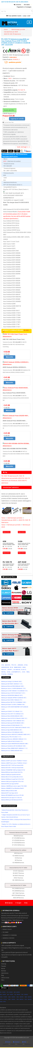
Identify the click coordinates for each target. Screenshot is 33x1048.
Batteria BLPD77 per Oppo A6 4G (9, 793)
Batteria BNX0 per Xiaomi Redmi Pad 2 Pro (12, 772)
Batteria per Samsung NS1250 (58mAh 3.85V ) (12, 723)
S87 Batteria (18, 860)
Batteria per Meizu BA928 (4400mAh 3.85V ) (12, 716)
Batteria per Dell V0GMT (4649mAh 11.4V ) (12, 684)
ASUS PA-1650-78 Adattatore (12, 34)
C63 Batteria (18, 858)
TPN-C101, (14, 665)
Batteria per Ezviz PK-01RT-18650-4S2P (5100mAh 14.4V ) (15, 727)
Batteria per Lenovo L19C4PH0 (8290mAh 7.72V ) (13, 688)
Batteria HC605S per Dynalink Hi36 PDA (11, 774)
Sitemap (3, 964)
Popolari (3, 966)
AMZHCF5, (7, 665)
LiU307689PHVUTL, (16, 672)
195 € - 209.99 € (19, 999)
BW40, (24, 667)
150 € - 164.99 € (28, 997)
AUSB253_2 (16, 59)
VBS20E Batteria (18, 836)
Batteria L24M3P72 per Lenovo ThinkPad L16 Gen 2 (14, 763)
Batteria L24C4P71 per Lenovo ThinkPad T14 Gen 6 (14, 760)
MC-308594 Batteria (18, 880)
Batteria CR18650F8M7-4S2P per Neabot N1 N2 (13, 770)
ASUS (10, 78)
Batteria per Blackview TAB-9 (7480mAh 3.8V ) (12, 720)
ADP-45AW (22, 562)
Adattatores (4, 973)
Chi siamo (27, 4)
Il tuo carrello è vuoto (14, 16)
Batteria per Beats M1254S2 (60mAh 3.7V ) (12, 725)
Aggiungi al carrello (17, 119)
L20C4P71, (9, 669)
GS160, (8, 672)
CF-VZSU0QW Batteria (18, 842)
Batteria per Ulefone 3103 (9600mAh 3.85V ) (12, 732)
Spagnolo (5, 1044)
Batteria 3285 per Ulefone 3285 (9, 790)
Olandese (27, 1044)
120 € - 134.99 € (11, 997)
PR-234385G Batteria (18, 888)
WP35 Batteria (18, 853)
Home (6, 29)
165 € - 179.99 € (3, 999)
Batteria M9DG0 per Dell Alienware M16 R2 (11, 799)
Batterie (3, 970)
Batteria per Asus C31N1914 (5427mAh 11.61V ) (13, 693)
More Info (9, 357)
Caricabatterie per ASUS (11, 32)
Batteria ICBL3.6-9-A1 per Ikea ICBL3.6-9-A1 (12, 776)
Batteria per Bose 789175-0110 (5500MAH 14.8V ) (13, 702)
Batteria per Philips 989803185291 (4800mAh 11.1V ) (14, 748)
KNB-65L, (3, 672)
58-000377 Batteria (18, 873)
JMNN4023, (20, 665)
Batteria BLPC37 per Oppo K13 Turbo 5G (11, 797)
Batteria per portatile (14, 525)
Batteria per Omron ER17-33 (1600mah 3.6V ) (12, 713)
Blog (2, 975)
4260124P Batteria (18, 897)
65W (4, 541)
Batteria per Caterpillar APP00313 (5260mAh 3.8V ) (13, 697)
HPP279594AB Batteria (18, 895)
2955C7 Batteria (18, 878)
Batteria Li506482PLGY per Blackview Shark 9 (12, 788)
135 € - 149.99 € (19, 997)
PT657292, (4, 674)
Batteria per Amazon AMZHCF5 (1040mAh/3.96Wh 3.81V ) (15, 734)
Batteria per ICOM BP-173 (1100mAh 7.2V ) (11, 711)
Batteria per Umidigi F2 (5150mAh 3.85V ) (11, 681)
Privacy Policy (7, 929)
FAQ (24, 1042)
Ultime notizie (5, 977)
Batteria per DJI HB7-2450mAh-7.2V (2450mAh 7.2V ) (14, 690)
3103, (2, 665)
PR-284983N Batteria (18, 891)
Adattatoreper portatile (18, 29)
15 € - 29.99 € (10, 992)
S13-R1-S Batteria (18, 871)
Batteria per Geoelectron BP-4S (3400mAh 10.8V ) (13, 746)
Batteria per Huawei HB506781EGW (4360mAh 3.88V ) (14, 743)
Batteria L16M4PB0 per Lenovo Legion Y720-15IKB (14, 786)
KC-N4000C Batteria (18, 855)
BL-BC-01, (23, 669)
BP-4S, (11, 667)
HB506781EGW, (5, 667)
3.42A (20, 541)
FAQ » (2, 980)
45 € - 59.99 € (3, 994)
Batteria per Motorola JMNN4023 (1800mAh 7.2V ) (14, 739)
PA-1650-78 (21, 90)
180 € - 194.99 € (11, 999)
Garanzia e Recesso (8, 938)
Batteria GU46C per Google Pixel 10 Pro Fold (12, 781)
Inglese (13, 1044)
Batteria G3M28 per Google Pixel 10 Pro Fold (12, 779)
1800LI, (28, 672)
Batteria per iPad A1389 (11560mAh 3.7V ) (11, 700)
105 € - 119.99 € (3, 997)
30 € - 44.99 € (17, 992)
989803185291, (18, 667)
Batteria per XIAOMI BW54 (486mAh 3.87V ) (12, 695)
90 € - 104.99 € (24, 994)
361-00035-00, (17, 669)
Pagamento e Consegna (24, 7)
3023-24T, (3, 669)
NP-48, (26, 665)
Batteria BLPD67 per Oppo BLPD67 (10, 783)
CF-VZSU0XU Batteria (18, 840)
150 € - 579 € (3, 1001)
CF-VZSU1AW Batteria (18, 845)
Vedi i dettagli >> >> (23, 147)
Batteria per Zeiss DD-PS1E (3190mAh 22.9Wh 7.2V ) (14, 718)
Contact (17, 1042)
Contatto (18, 4)
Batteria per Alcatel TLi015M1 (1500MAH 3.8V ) (13, 704)
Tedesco (19, 1044)
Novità (3, 968)
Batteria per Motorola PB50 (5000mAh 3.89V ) (12, 686)
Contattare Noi (8, 122)
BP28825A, (10, 674)
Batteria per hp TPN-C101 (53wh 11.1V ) (11, 736)
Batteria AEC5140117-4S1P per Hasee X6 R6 (12, 765)
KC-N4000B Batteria (18, 862)
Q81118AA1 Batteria (18, 893)
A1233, (23, 672)
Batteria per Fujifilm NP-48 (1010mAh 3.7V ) (12, 741)
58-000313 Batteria (18, 875)
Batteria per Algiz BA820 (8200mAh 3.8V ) (11, 730)
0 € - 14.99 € (2, 992)
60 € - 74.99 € (10, 994)
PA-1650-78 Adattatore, (9, 476)
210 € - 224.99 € (28, 999)
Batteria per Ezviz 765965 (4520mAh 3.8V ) (12, 750)
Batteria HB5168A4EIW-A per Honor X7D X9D (12, 795)
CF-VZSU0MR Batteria (18, 838)
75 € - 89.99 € (17, 994)
